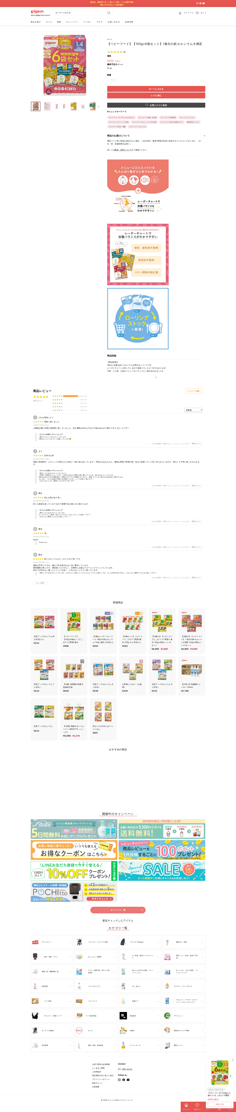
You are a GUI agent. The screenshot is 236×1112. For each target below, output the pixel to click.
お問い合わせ (114, 22)
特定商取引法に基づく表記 (102, 1075)
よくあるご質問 (98, 1068)
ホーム (109, 39)
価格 (109, 56)
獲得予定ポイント (115, 64)
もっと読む (40, 583)
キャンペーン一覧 (118, 910)
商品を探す (36, 22)
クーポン (87, 22)
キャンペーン (72, 22)
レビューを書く (194, 391)
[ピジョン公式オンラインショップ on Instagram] (119, 1079)
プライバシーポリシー (101, 1079)
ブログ (100, 22)
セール (49, 22)
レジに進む (156, 95)
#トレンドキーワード (117, 111)
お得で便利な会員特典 (101, 1064)
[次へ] (97, 106)
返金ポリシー (97, 1083)
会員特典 (129, 22)
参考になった (196, 443)
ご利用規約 (96, 1072)
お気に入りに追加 (158, 105)
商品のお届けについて (118, 135)
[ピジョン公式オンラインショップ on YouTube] (128, 1079)
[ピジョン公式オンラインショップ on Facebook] (123, 1079)
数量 (109, 75)
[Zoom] (65, 65)
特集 (59, 22)
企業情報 (95, 1087)
